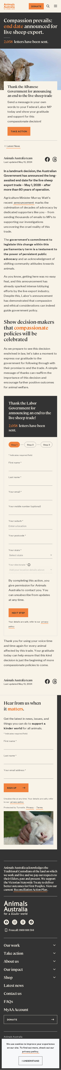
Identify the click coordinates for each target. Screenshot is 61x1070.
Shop (8, 977)
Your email (21, 491)
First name (21, 462)
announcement (24, 202)
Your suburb (22, 521)
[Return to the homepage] (9, 6)
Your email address (21, 770)
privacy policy (17, 801)
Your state (21, 550)
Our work (12, 945)
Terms (39, 807)
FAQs (8, 1001)
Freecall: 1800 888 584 (21, 930)
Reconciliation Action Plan (30, 889)
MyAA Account (16, 1009)
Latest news (14, 985)
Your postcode (23, 535)
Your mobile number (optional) (25, 506)
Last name (21, 477)
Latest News (13, 145)
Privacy (30, 807)
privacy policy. (30, 1051)
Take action (13, 953)
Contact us (12, 993)
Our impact (13, 969)
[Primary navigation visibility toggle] (55, 6)
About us (11, 961)
